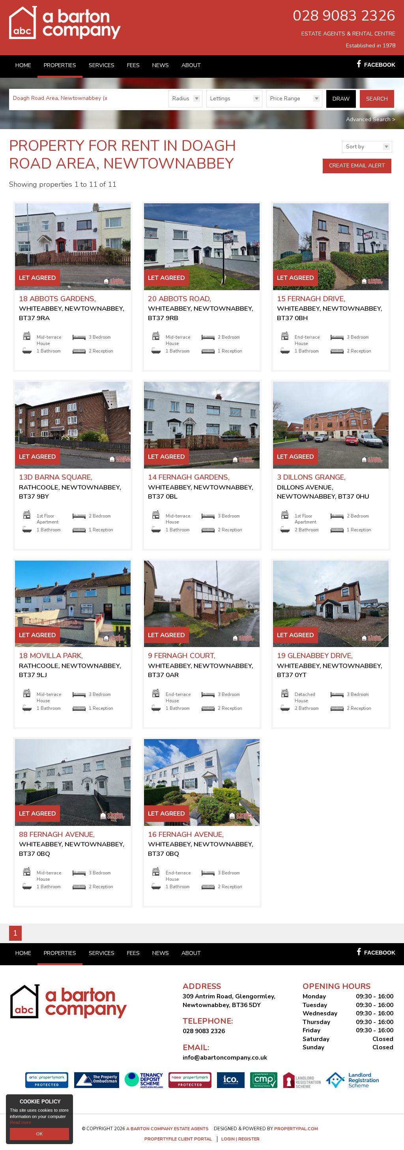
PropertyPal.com (296, 1129)
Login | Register (240, 1139)
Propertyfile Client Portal (178, 1139)
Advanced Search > (370, 119)
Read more (20, 1122)
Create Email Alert (357, 165)
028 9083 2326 (344, 16)
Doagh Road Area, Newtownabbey (61, 98)
